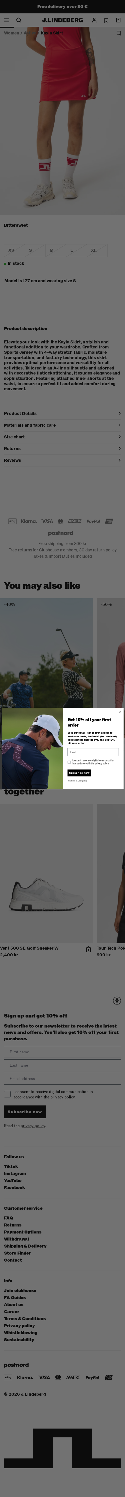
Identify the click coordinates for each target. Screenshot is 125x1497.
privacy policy (81, 780)
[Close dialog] (119, 712)
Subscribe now (79, 772)
